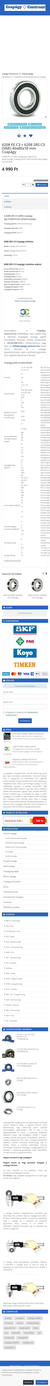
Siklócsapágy (9, 866)
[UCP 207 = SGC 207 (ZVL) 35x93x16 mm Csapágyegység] (8, 1039)
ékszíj (36, 1328)
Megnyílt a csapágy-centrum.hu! (24, 759)
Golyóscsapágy (10, 833)
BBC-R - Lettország (13, 921)
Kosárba (42, 184)
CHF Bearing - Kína (13, 931)
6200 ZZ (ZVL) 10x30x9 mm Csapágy (37, 596)
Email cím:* (8, 702)
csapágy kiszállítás (12, 1342)
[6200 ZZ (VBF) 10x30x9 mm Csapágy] (13, 585)
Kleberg (9, 968)
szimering (8, 1323)
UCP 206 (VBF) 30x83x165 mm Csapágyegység (27, 1050)
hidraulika (16, 1333)
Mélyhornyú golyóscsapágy (25, 301)
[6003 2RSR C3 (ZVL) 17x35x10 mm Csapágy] (8, 1097)
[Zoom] (46, 117)
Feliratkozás (25, 720)
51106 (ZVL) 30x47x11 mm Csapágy (26, 1108)
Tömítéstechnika (10, 892)
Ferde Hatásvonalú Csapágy (16, 838)
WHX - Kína (10, 1015)
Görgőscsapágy (10, 861)
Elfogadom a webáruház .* (22, 713)
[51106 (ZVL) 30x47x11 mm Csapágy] (8, 1111)
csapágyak (20, 1318)
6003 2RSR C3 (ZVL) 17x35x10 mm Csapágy (27, 1094)
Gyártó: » (33, 127)
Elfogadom (43, 1382)
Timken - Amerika (12, 1005)
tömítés (20, 1323)
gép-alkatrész (10, 1328)
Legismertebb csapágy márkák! (24, 746)
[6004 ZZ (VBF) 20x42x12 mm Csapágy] (8, 1082)
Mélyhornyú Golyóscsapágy (16, 847)
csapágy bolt (28, 1342)
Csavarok (7, 902)
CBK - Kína (10, 926)
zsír (39, 1333)
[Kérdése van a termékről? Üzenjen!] (19, 135)
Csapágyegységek (11, 871)
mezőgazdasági (33, 1323)
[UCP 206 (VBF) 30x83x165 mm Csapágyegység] (8, 1053)
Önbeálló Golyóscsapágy (14, 843)
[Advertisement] (25, 42)
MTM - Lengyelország (14, 984)
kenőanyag (9, 1338)
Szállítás (7, 201)
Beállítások (28, 1382)
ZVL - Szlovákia (11, 1021)
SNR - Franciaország (13, 1000)
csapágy (8, 1318)
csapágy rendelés (34, 1318)
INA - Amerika (11, 963)
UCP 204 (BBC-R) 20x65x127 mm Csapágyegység (27, 1065)
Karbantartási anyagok (13, 897)
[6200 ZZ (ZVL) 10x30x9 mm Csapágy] (37, 585)
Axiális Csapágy (11, 856)
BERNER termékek (11, 907)
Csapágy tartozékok (12, 881)
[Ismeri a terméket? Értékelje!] (24, 135)
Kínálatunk (12, 828)
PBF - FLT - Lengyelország (15, 994)
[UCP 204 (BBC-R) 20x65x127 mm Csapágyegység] (8, 1068)
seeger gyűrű (24, 1328)
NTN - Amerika (11, 989)
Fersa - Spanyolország (14, 947)
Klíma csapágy (9, 876)
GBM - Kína (10, 952)
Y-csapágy (9, 851)
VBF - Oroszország (13, 1010)
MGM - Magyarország (14, 978)
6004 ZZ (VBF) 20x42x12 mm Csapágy (27, 1079)
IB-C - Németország (13, 957)
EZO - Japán (10, 936)
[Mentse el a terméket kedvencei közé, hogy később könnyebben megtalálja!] (31, 135)
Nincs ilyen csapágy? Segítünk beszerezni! (28, 733)
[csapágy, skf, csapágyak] (25, 630)
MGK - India (10, 973)
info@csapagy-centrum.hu (26, 346)
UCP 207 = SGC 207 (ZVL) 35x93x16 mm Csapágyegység (26, 1037)
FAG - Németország (13, 942)
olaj (6, 1333)
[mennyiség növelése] (33, 185)
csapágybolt (22, 1338)
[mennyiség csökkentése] (23, 185)
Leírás (6, 196)
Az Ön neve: (8, 692)
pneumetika (28, 1333)
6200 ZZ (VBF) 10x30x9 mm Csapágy (12, 596)
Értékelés (8, 207)
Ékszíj (5, 886)
